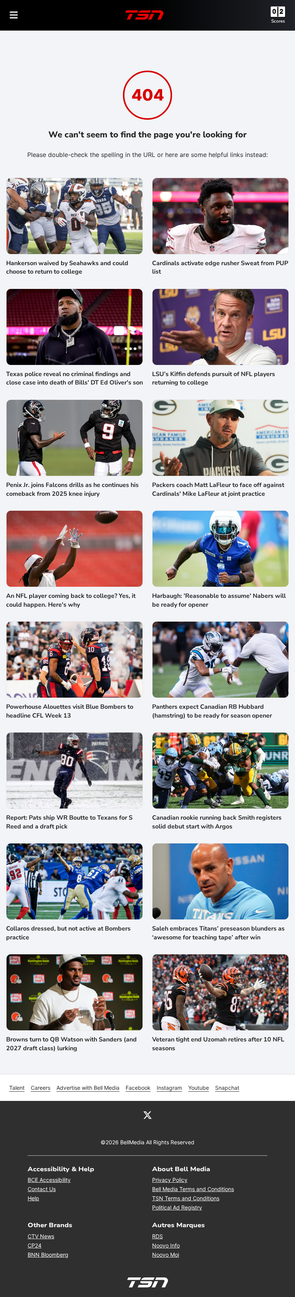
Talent (17, 1087)
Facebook (138, 1087)
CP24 (34, 1245)
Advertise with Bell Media (87, 1087)
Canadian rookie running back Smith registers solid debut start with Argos (217, 822)
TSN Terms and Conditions (185, 1198)
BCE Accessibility (49, 1180)
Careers (40, 1087)
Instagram (169, 1087)
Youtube (198, 1087)
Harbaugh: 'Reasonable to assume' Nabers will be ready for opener (219, 600)
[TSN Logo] (144, 15)
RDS (157, 1236)
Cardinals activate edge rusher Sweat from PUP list (220, 267)
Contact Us (42, 1189)
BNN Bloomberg (48, 1254)
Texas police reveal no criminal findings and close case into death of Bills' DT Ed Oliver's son (74, 378)
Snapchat (227, 1087)
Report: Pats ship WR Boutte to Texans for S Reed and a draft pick (69, 822)
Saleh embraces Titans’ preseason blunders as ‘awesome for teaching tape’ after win (218, 932)
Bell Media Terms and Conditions (193, 1189)
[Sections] (14, 15)
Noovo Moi (165, 1254)
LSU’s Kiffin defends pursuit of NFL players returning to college (213, 378)
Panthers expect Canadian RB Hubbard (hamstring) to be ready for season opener (212, 711)
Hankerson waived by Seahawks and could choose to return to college (67, 267)
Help (33, 1198)
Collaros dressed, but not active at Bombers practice (68, 932)
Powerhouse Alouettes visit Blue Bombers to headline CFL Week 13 (69, 711)
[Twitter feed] (147, 1114)
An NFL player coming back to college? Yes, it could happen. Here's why (71, 600)
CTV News (41, 1236)
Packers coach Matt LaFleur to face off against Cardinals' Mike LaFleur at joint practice (218, 489)
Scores (278, 21)
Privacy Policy (169, 1180)
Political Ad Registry (177, 1207)
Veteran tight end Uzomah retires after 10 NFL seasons (218, 1043)
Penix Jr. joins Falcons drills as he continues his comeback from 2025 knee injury (72, 489)
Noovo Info (166, 1245)
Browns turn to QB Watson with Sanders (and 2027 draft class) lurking (71, 1043)
